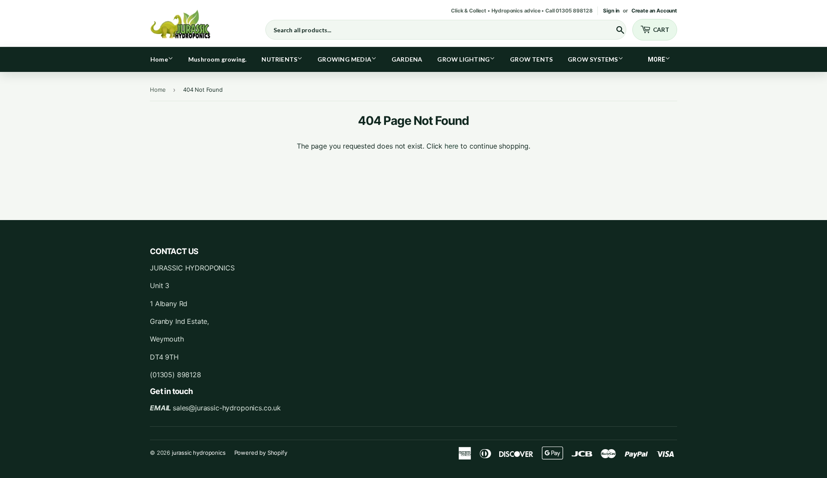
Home (159, 59)
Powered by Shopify (260, 452)
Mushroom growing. (217, 59)
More (656, 59)
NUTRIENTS (279, 59)
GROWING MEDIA (344, 59)
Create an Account (654, 10)
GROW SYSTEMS (593, 59)
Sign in (611, 10)
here (451, 146)
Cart (661, 29)
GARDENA (407, 59)
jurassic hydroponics (199, 452)
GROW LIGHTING (463, 59)
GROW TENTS (531, 59)
